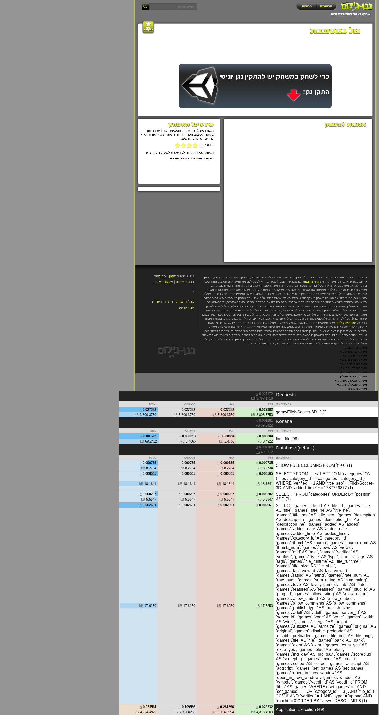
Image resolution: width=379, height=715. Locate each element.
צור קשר (160, 276)
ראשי (210, 158)
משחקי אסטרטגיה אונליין (350, 380)
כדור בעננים (160, 302)
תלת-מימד (152, 153)
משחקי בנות (311, 281)
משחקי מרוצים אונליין (353, 352)
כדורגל (187, 153)
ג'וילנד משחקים (183, 302)
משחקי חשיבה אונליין (353, 360)
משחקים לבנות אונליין (353, 368)
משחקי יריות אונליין (354, 356)
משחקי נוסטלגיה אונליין (351, 385)
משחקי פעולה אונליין (353, 372)
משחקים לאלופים (355, 347)
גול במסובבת (179, 158)
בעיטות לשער (171, 153)
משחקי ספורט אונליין (353, 376)
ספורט (198, 153)
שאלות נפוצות (163, 282)
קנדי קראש (186, 307)
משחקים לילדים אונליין (352, 364)
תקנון (172, 276)
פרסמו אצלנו (185, 282)
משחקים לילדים (346, 323)
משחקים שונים (357, 389)
